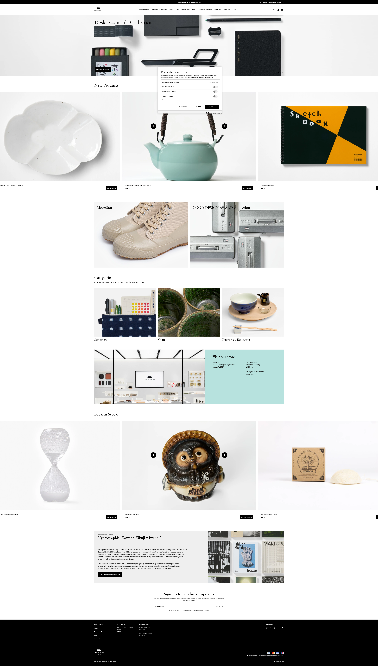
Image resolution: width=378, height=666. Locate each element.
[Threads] (274, 628)
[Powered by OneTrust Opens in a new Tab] (213, 112)
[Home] (98, 9)
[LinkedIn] (278, 628)
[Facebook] (271, 628)
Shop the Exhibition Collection (110, 575)
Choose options (246, 517)
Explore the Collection (103, 69)
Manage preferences (168, 100)
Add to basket (111, 188)
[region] (190, 90)
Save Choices (183, 106)
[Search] (274, 9)
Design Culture (280, 661)
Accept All (212, 106)
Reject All (198, 106)
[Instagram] (267, 628)
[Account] (278, 9)
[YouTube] (282, 628)
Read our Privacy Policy (206, 77)
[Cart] (282, 9)
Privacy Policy (198, 610)
